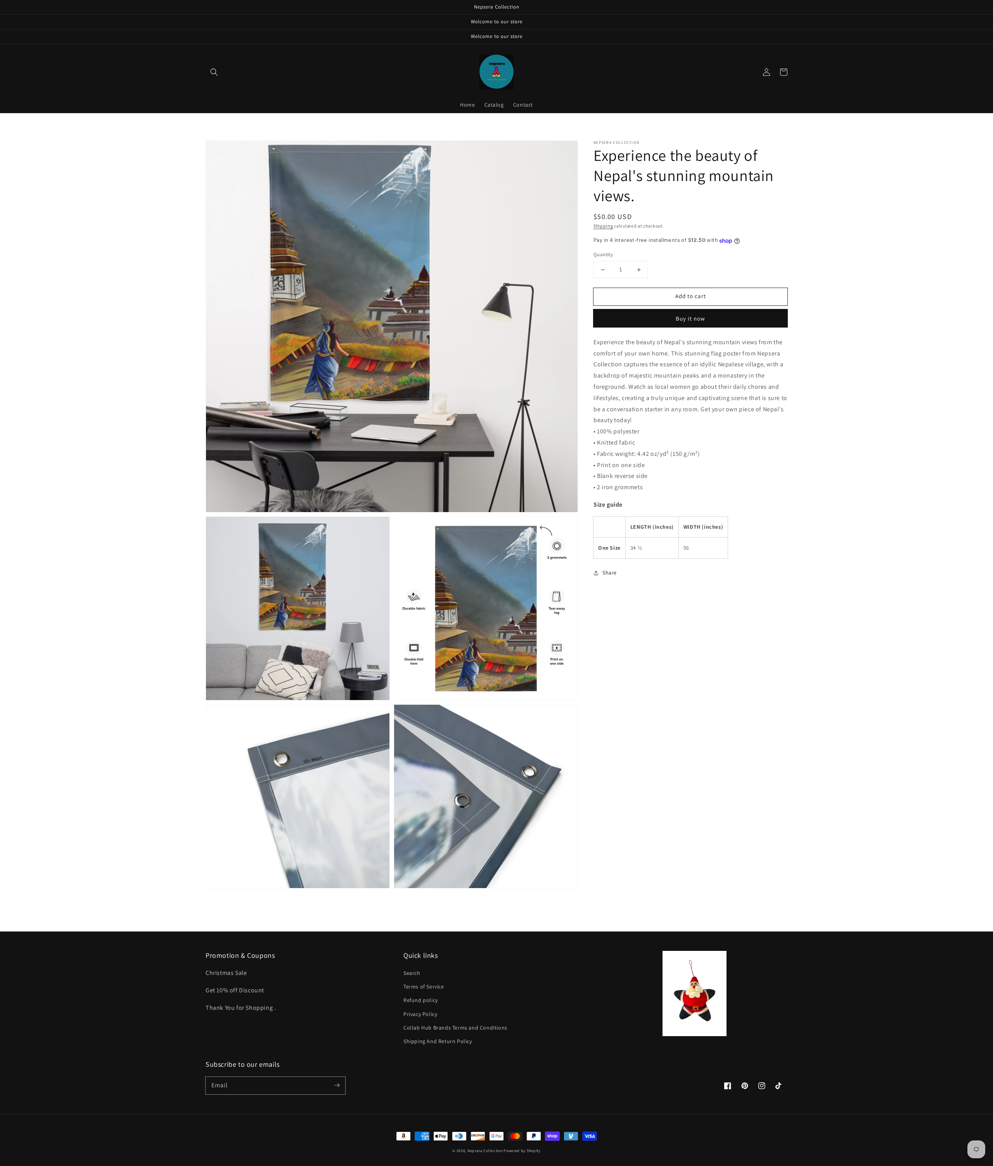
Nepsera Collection (485, 1150)
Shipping (603, 226)
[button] (214, 72)
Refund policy (420, 1000)
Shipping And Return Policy (437, 1041)
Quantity (603, 255)
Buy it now (690, 318)
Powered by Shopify (522, 1150)
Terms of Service (423, 986)
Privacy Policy (420, 1014)
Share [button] (609, 572)
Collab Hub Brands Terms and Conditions (455, 1027)
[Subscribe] (336, 1085)
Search (411, 972)
